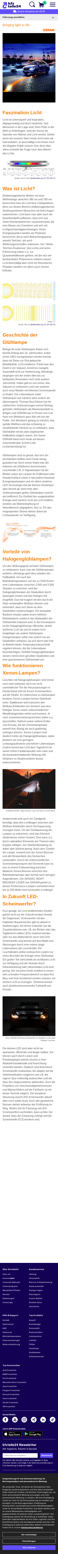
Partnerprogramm (10, 1286)
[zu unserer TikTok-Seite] (52, 1419)
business (9, 1278)
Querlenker (34, 1348)
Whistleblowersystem (12, 1336)
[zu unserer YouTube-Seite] (15, 1419)
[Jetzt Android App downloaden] (33, 1434)
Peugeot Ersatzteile (11, 1390)
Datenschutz (8, 1324)
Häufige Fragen (36, 1290)
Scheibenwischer (36, 1356)
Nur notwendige (29, 1535)
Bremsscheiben (36, 1332)
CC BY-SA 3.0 (49, 178)
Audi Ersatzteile (9, 1370)
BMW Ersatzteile (10, 1374)
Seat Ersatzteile (10, 1398)
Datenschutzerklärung (41, 1463)
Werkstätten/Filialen (11, 1290)
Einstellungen (29, 1541)
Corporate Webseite (11, 1282)
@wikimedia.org (36, 178)
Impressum (7, 1332)
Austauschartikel (36, 1286)
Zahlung (32, 1274)
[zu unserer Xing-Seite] (34, 1419)
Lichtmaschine (35, 1336)
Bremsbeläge (35, 1324)
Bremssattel (34, 1328)
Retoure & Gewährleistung (40, 1282)
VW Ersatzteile (9, 1406)
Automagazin (34, 1294)
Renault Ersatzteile (11, 1394)
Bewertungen (8, 1298)
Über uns (6, 1274)
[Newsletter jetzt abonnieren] (46, 1455)
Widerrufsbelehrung (11, 1344)
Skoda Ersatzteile (10, 1402)
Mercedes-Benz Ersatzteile (14, 1382)
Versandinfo (34, 1278)
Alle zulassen (29, 1547)
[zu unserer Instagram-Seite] (24, 1419)
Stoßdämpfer (34, 1352)
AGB (4, 1328)
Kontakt (6, 1320)
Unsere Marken (35, 1298)
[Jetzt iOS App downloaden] (12, 1434)
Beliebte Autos (35, 1302)
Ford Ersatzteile (9, 1378)
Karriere (6, 1294)
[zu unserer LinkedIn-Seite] (43, 1419)
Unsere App (8, 1302)
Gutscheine (34, 1306)
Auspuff (32, 1320)
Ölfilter (32, 1344)
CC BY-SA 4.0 (49, 324)
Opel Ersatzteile (10, 1386)
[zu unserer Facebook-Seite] (5, 1419)
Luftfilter (32, 1340)
